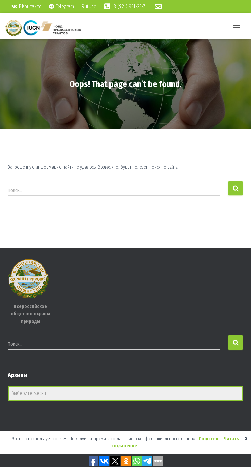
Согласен (208, 439)
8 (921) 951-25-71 (129, 6)
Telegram (64, 6)
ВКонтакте (29, 6)
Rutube (89, 6)
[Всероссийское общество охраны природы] (46, 28)
